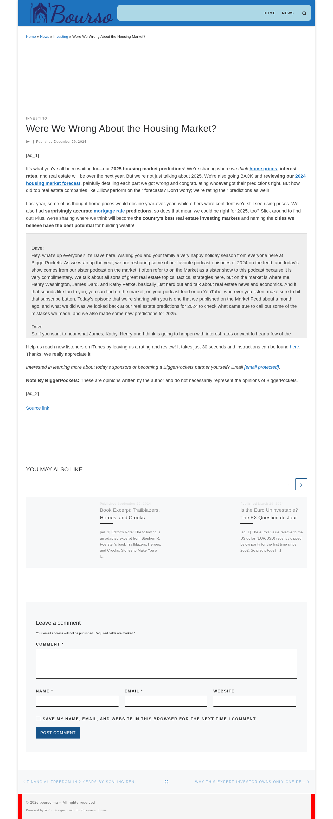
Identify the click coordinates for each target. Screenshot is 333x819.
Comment (50, 644)
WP (47, 810)
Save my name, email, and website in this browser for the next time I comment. (150, 719)
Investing (60, 36)
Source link (37, 408)
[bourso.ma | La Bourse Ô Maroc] (69, 12)
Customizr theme (94, 810)
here (294, 346)
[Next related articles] (301, 484)
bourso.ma (49, 802)
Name (44, 691)
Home (31, 36)
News (44, 36)
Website (224, 691)
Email (134, 691)
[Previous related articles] (288, 484)
